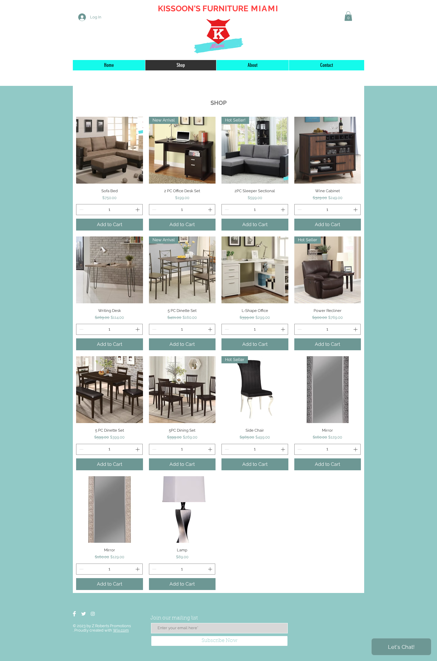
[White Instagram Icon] (92, 613)
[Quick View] (109, 150)
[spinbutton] (109, 209)
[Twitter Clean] (83, 613)
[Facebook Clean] (74, 613)
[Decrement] (80, 209)
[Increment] (138, 209)
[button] (348, 16)
